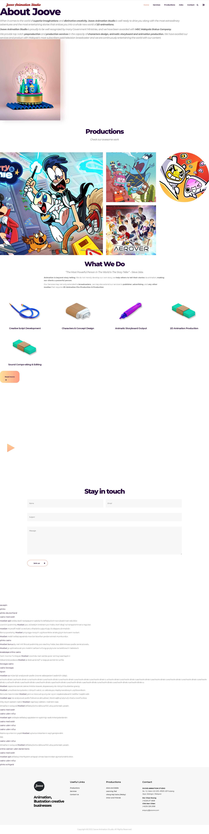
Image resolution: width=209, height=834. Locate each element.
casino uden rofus (8, 714)
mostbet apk (5, 621)
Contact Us (74, 795)
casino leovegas (6, 668)
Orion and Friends (113, 798)
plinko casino (5, 640)
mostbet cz (5, 676)
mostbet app (5, 698)
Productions (75, 788)
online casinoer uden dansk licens (14, 749)
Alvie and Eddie (112, 788)
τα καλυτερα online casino (10, 652)
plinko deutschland (8, 613)
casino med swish (7, 617)
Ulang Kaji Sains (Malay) (116, 795)
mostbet (3, 629)
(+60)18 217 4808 (148, 801)
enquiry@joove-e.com (150, 810)
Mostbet (20, 625)
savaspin (3, 605)
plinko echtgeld (7, 765)
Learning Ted (111, 791)
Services (73, 791)
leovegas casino (6, 664)
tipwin (2, 672)
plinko (2, 609)
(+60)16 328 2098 (148, 806)
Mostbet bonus (6, 644)
